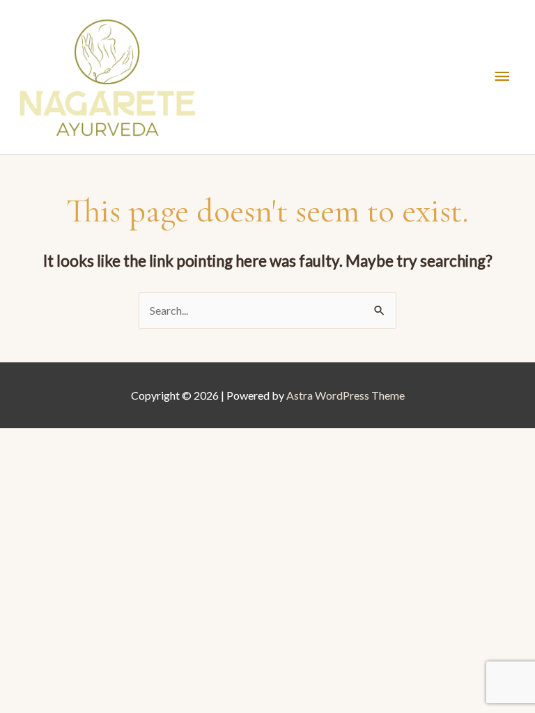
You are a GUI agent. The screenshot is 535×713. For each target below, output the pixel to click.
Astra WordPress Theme (345, 395)
